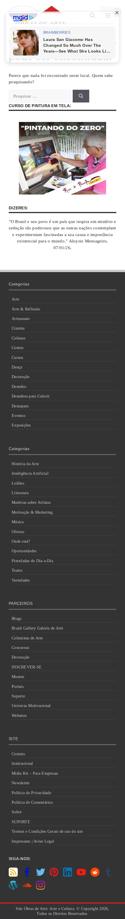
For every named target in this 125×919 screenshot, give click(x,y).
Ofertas (18, 532)
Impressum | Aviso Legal (33, 841)
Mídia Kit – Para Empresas (35, 773)
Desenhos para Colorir (31, 396)
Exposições (21, 425)
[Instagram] (40, 888)
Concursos (20, 647)
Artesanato (21, 318)
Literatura (20, 493)
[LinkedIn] (67, 875)
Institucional (22, 763)
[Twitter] (40, 875)
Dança (17, 367)
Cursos (17, 357)
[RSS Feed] (13, 875)
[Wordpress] (13, 888)
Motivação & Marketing (32, 512)
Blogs (16, 618)
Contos (18, 348)
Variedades (21, 580)
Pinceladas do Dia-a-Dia (32, 561)
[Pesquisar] (81, 96)
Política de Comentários (32, 802)
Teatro (17, 570)
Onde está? (21, 541)
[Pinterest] (53, 875)
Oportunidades (24, 551)
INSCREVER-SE (27, 667)
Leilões (18, 483)
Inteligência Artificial (30, 473)
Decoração (20, 377)
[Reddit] (94, 875)
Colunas (18, 338)
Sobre (17, 812)
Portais (18, 686)
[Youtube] (81, 875)
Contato (18, 754)
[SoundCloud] (26, 888)
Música (18, 522)
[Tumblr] (108, 875)
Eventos (18, 415)
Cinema (18, 328)
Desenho (19, 386)
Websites (19, 715)
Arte (15, 299)
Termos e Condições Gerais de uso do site (47, 831)
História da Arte (25, 464)
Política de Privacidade (31, 793)
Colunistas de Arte (27, 638)
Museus (18, 677)
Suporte (18, 696)
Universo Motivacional (31, 706)
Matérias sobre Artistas (31, 502)
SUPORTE (21, 822)
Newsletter (21, 783)
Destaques (20, 406)
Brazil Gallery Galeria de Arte (37, 628)
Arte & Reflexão (26, 309)
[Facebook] (26, 875)
